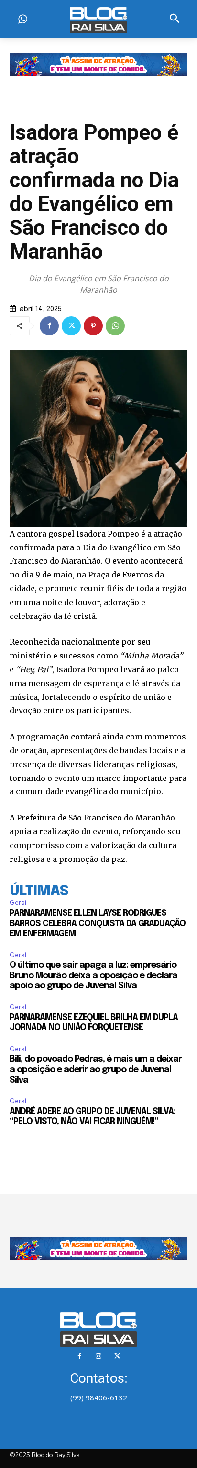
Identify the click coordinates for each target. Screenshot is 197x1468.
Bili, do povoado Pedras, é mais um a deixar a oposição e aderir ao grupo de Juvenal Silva (96, 1069)
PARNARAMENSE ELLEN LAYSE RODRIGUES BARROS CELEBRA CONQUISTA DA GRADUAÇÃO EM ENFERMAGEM (98, 923)
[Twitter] (71, 325)
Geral (18, 903)
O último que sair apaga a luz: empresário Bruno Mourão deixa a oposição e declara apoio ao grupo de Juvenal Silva (93, 975)
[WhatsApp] (115, 325)
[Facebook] (49, 325)
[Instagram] (98, 1356)
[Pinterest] (93, 325)
